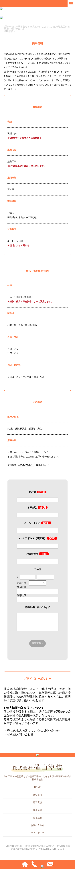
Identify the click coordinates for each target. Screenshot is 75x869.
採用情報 (37, 810)
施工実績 (37, 802)
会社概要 (37, 817)
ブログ (37, 840)
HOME (37, 787)
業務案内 (37, 795)
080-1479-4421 (26, 465)
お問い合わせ (37, 825)
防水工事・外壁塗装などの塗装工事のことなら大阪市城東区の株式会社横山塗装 (37, 778)
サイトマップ (37, 833)
